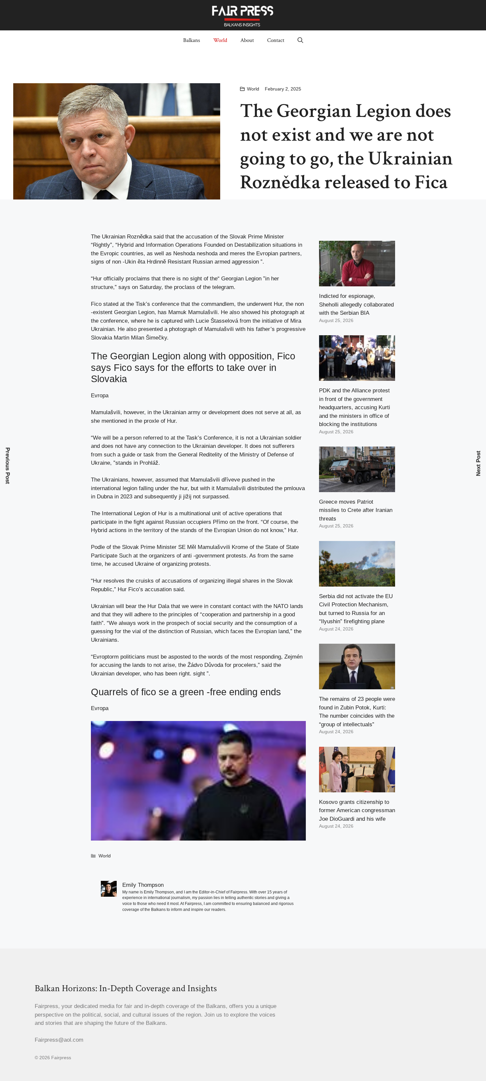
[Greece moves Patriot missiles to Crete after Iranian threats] (357, 488)
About (247, 40)
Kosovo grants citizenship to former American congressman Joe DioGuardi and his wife (357, 810)
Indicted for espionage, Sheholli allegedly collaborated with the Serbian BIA (356, 304)
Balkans (191, 40)
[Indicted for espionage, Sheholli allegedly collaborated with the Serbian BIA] (357, 282)
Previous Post (8, 466)
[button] (300, 40)
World (220, 40)
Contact (275, 40)
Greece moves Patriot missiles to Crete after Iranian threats (355, 510)
